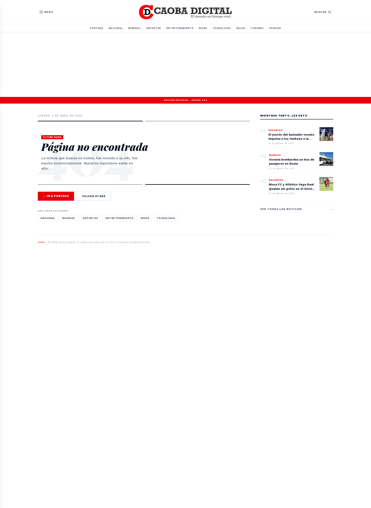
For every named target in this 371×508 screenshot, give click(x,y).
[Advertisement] (185, 65)
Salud (240, 28)
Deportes (153, 28)
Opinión (275, 28)
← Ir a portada (56, 195)
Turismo (256, 28)
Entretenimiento (180, 28)
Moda (203, 28)
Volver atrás (94, 196)
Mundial (134, 28)
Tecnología (222, 28)
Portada (96, 28)
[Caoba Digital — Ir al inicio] (185, 12)
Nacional (116, 28)
